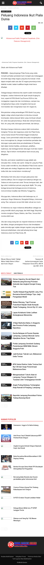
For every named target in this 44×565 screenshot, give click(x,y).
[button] (41, 3)
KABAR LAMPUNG (6, 11)
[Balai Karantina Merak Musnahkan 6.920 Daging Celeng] (6, 458)
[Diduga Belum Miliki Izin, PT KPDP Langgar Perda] (6, 511)
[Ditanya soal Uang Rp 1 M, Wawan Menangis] (6, 520)
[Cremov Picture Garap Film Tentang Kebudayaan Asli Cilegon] (6, 490)
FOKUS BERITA (5, 297)
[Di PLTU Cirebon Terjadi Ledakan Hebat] (6, 500)
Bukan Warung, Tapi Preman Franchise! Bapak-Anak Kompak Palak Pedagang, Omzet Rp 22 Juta (27, 304)
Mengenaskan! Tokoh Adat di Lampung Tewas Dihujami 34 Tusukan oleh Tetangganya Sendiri (27, 377)
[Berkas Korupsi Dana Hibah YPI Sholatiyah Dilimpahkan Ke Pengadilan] (6, 468)
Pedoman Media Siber (34, 556)
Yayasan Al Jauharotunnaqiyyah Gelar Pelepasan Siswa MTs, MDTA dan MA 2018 (33, 262)
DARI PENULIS (18, 273)
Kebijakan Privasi (21, 556)
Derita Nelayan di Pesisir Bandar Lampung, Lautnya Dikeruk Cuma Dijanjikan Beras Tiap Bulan (26, 335)
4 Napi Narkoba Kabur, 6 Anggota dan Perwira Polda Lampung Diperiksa (26, 325)
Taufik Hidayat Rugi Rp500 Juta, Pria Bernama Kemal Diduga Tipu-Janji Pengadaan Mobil (28, 294)
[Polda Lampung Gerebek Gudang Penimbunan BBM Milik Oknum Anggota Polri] (6, 346)
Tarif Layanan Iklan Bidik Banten (22, 559)
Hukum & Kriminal (4, 307)
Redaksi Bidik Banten (7, 556)
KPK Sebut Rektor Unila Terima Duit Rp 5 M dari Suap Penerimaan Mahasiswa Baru (27, 366)
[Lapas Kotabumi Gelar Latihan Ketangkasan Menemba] (6, 315)
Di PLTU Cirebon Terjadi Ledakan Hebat (26, 498)
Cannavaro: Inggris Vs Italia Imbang (25, 425)
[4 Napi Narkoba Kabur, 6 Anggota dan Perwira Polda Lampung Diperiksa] (6, 325)
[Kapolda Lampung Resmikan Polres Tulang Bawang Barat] (6, 398)
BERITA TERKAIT (6, 273)
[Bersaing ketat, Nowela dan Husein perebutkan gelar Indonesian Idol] (6, 478)
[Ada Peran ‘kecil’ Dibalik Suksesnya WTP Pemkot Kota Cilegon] (6, 438)
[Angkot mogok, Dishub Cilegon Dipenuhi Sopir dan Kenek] (6, 448)
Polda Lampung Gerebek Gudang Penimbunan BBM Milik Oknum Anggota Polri (26, 346)
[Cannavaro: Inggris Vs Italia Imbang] (6, 427)
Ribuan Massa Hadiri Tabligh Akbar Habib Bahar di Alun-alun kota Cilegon (11, 261)
